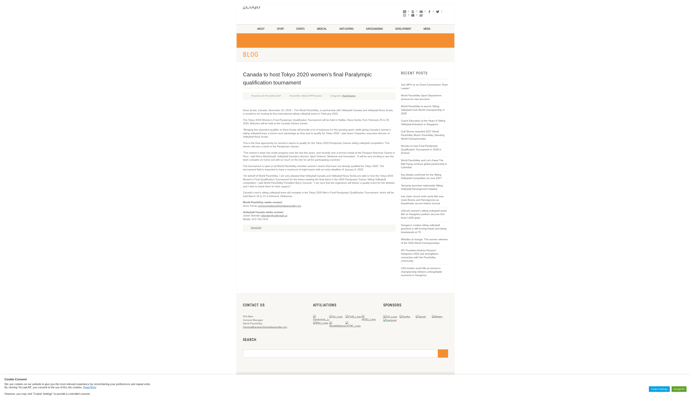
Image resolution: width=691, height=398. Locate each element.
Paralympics (348, 95)
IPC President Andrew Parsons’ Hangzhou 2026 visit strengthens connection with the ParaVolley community (419, 255)
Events (300, 28)
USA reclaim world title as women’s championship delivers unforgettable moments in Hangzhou (421, 272)
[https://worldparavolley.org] (266, 7)
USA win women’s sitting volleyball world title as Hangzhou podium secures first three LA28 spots (423, 214)
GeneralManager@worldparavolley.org (265, 327)
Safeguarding (374, 28)
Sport (280, 28)
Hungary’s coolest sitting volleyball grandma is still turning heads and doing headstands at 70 (423, 229)
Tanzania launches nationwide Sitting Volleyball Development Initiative (422, 187)
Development (403, 28)
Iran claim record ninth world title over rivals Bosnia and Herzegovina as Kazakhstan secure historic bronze (422, 200)
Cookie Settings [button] (659, 389)
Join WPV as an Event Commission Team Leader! (424, 86)
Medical (322, 28)
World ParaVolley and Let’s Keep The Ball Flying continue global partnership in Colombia (424, 164)
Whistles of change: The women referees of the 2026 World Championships (424, 241)
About (261, 28)
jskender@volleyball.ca (274, 215)
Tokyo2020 (256, 228)
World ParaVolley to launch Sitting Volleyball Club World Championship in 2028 (423, 110)
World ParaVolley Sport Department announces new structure (421, 97)
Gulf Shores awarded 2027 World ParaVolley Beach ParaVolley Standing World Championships (422, 135)
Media (427, 28)
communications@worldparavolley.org (279, 205)
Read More (89, 387)
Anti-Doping (346, 28)
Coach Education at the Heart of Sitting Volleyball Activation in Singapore (423, 122)
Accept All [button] (679, 389)
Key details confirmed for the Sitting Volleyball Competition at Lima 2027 (421, 176)
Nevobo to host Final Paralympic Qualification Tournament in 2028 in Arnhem (421, 149)
